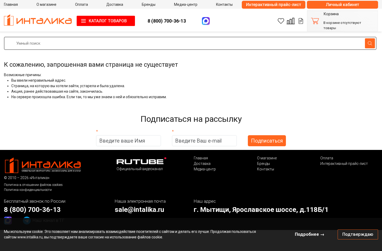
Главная (201, 158)
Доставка (202, 163)
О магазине (267, 158)
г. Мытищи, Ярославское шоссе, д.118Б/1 (261, 209)
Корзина (331, 14)
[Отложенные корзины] (300, 21)
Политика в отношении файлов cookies (33, 185)
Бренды (263, 163)
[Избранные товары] (281, 21)
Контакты (265, 169)
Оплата (326, 158)
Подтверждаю (357, 234)
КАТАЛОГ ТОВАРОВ (108, 20)
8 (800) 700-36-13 (167, 21)
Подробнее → (310, 234)
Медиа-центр (205, 169)
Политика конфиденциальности (28, 190)
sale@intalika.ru (139, 209)
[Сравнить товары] (290, 21)
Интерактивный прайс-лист (273, 4)
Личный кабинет (342, 4)
